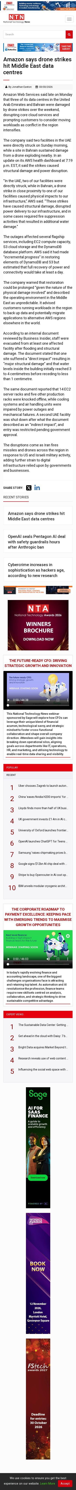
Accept (65, 1483)
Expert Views (15, 1014)
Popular (12, 767)
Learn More (47, 1483)
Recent (11, 774)
